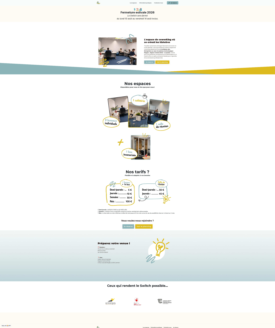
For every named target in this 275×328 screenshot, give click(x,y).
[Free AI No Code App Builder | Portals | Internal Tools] (6, 326)
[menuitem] (133, 2)
